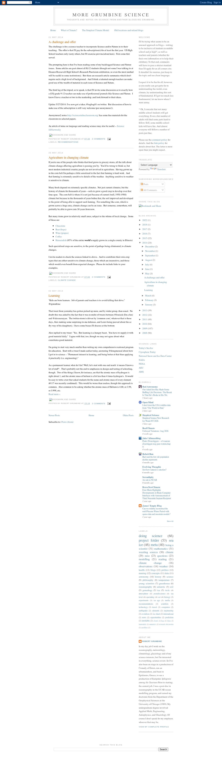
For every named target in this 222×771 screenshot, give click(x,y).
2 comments (98, 139)
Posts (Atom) (67, 421)
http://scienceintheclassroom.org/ (83, 115)
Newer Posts (54, 415)
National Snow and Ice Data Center (155, 355)
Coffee (59, 236)
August (148, 260)
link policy (159, 143)
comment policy (159, 139)
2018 (145, 224)
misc (147, 555)
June (147, 269)
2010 (145, 323)
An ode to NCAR (149, 479)
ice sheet (156, 614)
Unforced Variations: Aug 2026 (155, 430)
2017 (145, 229)
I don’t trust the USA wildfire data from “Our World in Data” (156, 406)
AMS (141, 371)
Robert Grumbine (152, 641)
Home (53, 30)
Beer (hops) (61, 229)
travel (154, 607)
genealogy (147, 590)
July (147, 264)
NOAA (142, 363)
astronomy (144, 576)
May (147, 273)
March (148, 295)
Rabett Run (147, 454)
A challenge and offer (62, 42)
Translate (161, 169)
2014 (145, 242)
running (142, 573)
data (167, 573)
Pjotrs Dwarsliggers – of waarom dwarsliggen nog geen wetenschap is (156, 444)
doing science (150, 535)
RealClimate (148, 428)
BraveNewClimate (151, 487)
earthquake (143, 610)
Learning (54, 295)
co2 (171, 586)
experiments (144, 600)
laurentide (142, 624)
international (168, 614)
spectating (150, 597)
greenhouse (164, 583)
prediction (169, 617)
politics (165, 569)
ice (158, 590)
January (149, 304)
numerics (152, 624)
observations (145, 566)
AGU (141, 367)
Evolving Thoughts (151, 466)
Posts (145, 184)
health (142, 569)
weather (163, 566)
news (144, 617)
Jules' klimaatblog (151, 438)
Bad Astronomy (150, 386)
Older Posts (128, 415)
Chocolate (60, 225)
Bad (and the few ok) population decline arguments (155, 458)
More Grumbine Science (111, 15)
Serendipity (148, 477)
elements (155, 610)
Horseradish (61, 240)
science (169, 576)
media (167, 600)
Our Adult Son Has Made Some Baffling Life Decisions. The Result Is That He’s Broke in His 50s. (157, 392)
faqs (162, 621)
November (150, 250)
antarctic (161, 586)
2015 (145, 238)
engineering (168, 610)
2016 (145, 233)
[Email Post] (108, 139)
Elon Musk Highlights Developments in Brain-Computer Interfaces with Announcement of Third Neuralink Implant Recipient (156, 494)
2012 (145, 314)
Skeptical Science (150, 415)
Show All (170, 521)
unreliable (146, 620)
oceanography (145, 586)
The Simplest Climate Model (95, 30)
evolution (145, 614)
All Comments (150, 190)
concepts (155, 573)
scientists (164, 604)
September (150, 255)
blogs (153, 569)
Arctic (167, 590)
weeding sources (148, 552)
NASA (142, 359)
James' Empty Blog (152, 505)
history (158, 576)
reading (163, 559)
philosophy (148, 580)
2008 (145, 332)
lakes (169, 621)
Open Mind (147, 402)
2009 (145, 328)
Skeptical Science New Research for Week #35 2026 (155, 419)
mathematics (161, 548)
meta (154, 544)
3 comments (98, 404)
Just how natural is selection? (154, 469)
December (150, 246)
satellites (144, 627)
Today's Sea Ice (146, 347)
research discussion (166, 624)
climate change (67, 280)
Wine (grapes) (62, 232)
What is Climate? (69, 30)
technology (143, 607)
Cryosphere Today (147, 351)
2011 (145, 319)
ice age (157, 600)
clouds (155, 621)
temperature (164, 580)
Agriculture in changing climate (69, 157)
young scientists (146, 583)
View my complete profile (154, 727)
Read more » (54, 394)
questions (162, 555)
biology (167, 597)
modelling (144, 559)
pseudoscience (159, 593)
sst (159, 597)
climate (169, 552)
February (149, 300)
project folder (149, 540)
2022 (145, 220)
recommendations (68, 142)
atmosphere (143, 593)
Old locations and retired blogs (128, 30)
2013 (145, 310)
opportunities (155, 617)
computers (165, 607)
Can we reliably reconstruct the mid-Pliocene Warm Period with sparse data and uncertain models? (156, 511)
